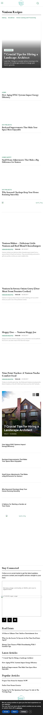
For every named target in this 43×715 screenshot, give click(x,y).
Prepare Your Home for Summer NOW (15, 681)
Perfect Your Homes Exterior (11, 685)
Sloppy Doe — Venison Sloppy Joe (19, 332)
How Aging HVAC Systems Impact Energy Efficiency (20, 96)
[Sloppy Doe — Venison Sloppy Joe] (21, 317)
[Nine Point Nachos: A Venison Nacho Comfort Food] (21, 358)
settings (19, 708)
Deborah (17, 249)
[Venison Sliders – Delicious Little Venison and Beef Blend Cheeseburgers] (21, 228)
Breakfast (11, 17)
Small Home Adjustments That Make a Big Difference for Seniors (20, 161)
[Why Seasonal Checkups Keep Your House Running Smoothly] (21, 177)
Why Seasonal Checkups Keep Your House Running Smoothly (20, 193)
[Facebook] (4, 620)
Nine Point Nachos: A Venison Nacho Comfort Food (21, 374)
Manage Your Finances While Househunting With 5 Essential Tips (19, 645)
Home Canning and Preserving (26, 17)
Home (4, 92)
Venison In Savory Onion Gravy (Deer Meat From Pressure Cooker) (21, 290)
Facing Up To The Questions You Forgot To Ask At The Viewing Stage (20, 691)
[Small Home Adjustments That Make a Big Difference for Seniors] (21, 145)
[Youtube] (15, 620)
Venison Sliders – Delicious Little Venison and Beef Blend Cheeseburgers (21, 244)
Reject (14, 711)
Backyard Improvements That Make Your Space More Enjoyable (19, 128)
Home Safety (6, 157)
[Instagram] (9, 620)
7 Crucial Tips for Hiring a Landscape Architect (21, 55)
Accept (6, 711)
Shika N (6, 434)
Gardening (9, 50)
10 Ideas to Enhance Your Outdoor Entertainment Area (20, 633)
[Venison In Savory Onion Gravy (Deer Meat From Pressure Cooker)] (21, 273)
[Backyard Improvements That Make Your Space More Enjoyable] (21, 113)
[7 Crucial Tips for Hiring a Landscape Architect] (21, 45)
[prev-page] (33, 394)
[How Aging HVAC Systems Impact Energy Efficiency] (21, 80)
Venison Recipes (7, 249)
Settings (23, 711)
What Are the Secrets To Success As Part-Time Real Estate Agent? (21, 639)
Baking (4, 17)
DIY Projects (7, 124)
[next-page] (37, 394)
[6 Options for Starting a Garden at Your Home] (35, 505)
